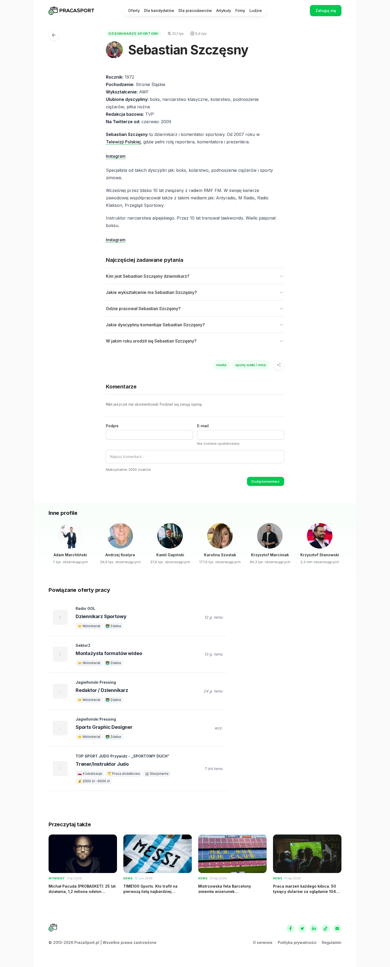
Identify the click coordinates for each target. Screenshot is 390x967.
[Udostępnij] (279, 365)
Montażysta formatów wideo (109, 653)
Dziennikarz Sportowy (101, 616)
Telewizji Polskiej (123, 141)
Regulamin (331, 942)
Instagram (115, 156)
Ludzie (255, 10)
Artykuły (223, 10)
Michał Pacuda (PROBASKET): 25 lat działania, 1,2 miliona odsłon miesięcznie (82, 891)
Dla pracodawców (195, 10)
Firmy (240, 10)
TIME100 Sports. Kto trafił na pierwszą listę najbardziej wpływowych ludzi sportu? (150, 891)
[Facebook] (290, 928)
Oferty (134, 10)
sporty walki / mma (250, 365)
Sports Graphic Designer (104, 727)
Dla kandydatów (159, 10)
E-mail (203, 425)
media (221, 365)
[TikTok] (325, 928)
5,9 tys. (201, 33)
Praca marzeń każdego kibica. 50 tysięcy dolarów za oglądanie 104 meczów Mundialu (304, 891)
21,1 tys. (178, 33)
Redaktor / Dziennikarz (102, 690)
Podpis (112, 425)
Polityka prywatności (297, 942)
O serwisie (262, 942)
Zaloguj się (325, 10)
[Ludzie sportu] (54, 35)
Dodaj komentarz (266, 481)
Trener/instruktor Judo (102, 764)
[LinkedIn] (314, 928)
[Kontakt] (337, 928)
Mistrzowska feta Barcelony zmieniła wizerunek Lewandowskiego (224, 891)
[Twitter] (302, 928)
